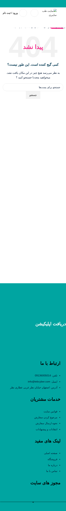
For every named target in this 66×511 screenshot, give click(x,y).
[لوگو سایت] (49, 12)
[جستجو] (34, 13)
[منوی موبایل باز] (61, 13)
